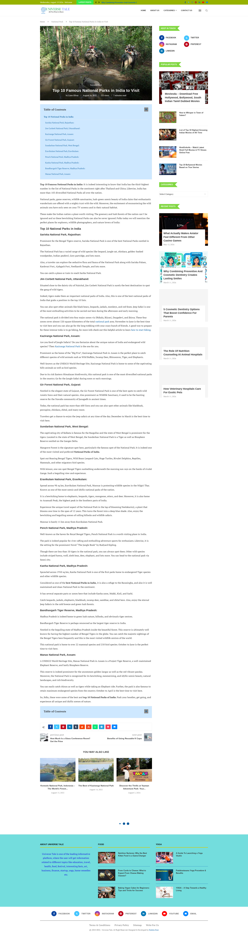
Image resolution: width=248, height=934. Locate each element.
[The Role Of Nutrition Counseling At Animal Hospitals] (183, 343)
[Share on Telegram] (101, 727)
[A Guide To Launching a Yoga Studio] (164, 857)
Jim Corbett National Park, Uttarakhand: (62, 128)
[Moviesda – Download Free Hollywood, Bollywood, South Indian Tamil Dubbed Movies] (183, 87)
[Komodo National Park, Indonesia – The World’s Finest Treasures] (57, 769)
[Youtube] (203, 2)
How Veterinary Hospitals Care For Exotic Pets (182, 390)
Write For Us (152, 925)
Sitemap (137, 925)
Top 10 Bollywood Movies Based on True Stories (190, 166)
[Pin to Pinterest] (63, 727)
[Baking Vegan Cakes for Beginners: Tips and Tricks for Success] (106, 892)
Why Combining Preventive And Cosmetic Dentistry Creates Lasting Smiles (183, 275)
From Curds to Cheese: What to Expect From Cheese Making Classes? (132, 873)
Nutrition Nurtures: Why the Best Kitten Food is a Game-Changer (132, 854)
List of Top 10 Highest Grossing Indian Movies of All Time (193, 131)
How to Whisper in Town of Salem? (191, 114)
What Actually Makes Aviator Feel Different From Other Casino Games (180, 237)
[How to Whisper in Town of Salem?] (167, 117)
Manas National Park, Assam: (58, 174)
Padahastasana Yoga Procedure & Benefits (191, 871)
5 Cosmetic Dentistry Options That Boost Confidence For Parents (181, 313)
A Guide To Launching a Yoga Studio (189, 854)
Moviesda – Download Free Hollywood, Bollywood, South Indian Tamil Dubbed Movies (183, 97)
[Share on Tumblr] (75, 727)
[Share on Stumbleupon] (88, 727)
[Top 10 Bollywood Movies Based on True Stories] (167, 169)
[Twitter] (189, 2)
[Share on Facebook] (50, 727)
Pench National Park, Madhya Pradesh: (62, 157)
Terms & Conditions (99, 925)
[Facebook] (185, 2)
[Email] (207, 2)
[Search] (206, 10)
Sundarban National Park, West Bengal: (62, 145)
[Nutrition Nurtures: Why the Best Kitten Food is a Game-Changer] (106, 857)
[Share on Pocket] (108, 727)
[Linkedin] (199, 2)
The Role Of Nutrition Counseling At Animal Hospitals (182, 352)
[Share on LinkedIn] (69, 727)
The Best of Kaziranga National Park (96, 786)
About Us (154, 10)
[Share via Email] (114, 727)
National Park (57, 21)
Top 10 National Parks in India (58, 116)
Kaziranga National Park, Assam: (59, 134)
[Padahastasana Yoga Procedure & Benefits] (164, 875)
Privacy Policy (122, 925)
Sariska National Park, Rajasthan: (59, 122)
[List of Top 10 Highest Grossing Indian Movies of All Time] (167, 134)
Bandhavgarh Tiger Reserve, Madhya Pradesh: (65, 168)
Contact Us (186, 10)
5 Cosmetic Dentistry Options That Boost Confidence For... (125, 3)
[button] (96, 2)
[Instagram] (192, 2)
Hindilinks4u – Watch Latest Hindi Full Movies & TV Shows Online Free (192, 150)
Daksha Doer (154, 930)
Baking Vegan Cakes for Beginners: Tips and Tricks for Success (133, 889)
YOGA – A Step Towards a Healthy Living (191, 889)
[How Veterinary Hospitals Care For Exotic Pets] (183, 381)
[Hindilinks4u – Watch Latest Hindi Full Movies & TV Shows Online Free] (167, 152)
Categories (169, 10)
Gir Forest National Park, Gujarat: (59, 139)
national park (102, 321)
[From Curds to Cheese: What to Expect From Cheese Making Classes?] (106, 875)
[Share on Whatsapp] (95, 727)
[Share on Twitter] (56, 727)
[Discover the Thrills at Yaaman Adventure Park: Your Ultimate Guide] (134, 769)
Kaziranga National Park (67, 346)
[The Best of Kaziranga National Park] (96, 769)
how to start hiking (141, 329)
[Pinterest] (196, 2)
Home (143, 10)
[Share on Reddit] (82, 727)
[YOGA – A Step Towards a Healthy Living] (164, 892)
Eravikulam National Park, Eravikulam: (62, 151)
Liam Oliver (73, 95)
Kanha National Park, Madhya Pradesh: (62, 162)
